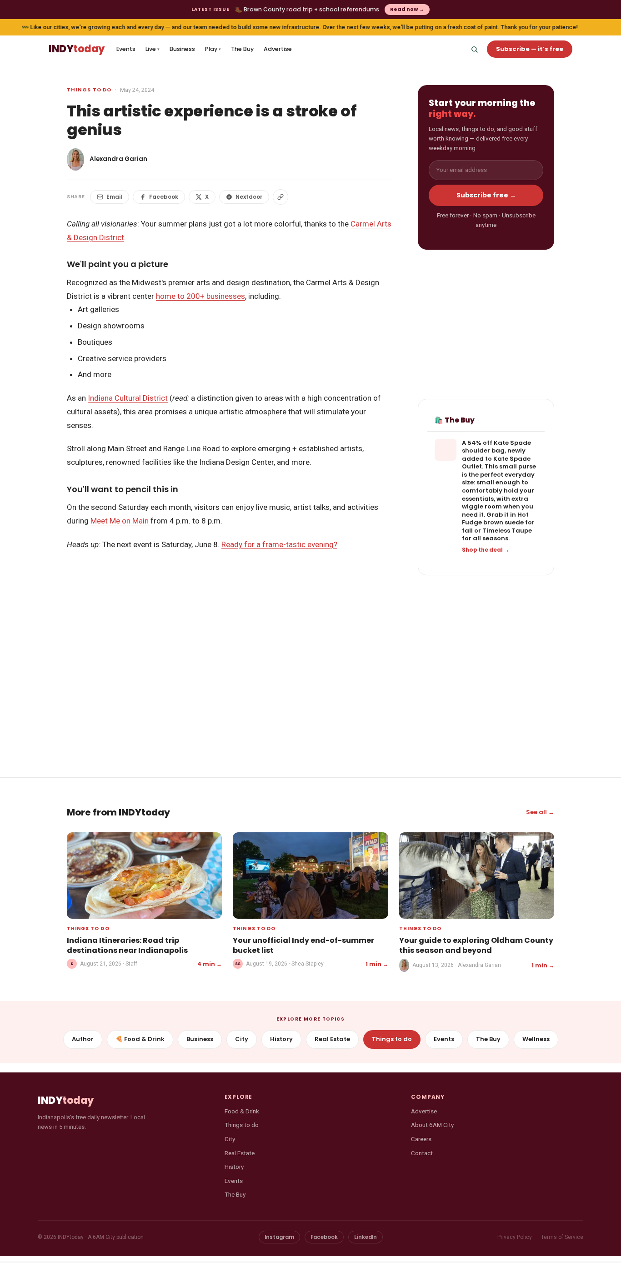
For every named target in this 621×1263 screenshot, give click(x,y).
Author (83, 1039)
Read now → (407, 9)
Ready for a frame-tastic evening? (279, 544)
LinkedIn (365, 1237)
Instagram (279, 1237)
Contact (422, 1153)
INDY (77, 49)
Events (125, 49)
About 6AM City (432, 1124)
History (281, 1039)
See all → (540, 812)
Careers (421, 1138)
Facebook (163, 197)
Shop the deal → (485, 550)
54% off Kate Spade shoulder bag (496, 446)
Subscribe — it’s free (529, 49)
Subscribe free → (486, 195)
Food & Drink (242, 1111)
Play (213, 49)
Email (114, 197)
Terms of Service (562, 1237)
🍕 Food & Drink (140, 1039)
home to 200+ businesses (200, 296)
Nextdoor (248, 197)
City (241, 1039)
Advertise (278, 49)
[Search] (474, 49)
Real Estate (332, 1039)
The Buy (242, 49)
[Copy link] (280, 197)
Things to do (89, 89)
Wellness (536, 1039)
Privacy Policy (514, 1237)
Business (182, 49)
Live (152, 49)
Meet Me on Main (120, 520)
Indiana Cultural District (128, 398)
